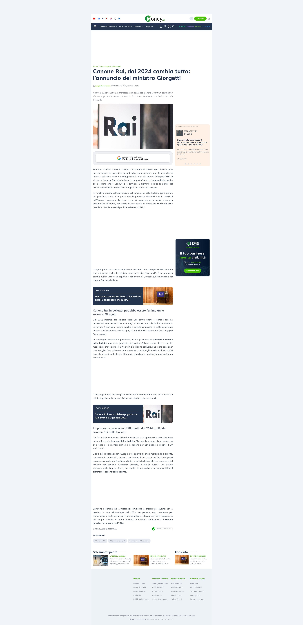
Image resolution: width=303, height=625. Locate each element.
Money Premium (139, 587)
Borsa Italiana (176, 583)
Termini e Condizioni (197, 591)
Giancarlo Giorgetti (118, 541)
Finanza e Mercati (178, 579)
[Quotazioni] (160, 26)
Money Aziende (139, 591)
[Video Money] (173, 26)
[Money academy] (165, 26)
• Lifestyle (206, 27)
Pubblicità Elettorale (140, 599)
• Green (198, 27)
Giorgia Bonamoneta (102, 86)
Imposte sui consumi (112, 66)
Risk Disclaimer (196, 587)
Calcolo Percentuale (159, 599)
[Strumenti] (169, 26)
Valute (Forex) (176, 599)
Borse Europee (177, 587)
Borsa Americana (177, 591)
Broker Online (157, 591)
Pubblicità (137, 595)
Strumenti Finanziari (160, 579)
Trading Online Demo (160, 583)
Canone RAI (100, 541)
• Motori (182, 27)
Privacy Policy (195, 595)
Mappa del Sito (139, 583)
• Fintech (190, 27)
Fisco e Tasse (98, 66)
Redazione (194, 583)
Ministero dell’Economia (140, 541)
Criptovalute (157, 595)
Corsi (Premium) (158, 587)
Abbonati (200, 18)
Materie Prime (176, 595)
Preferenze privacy (197, 599)
